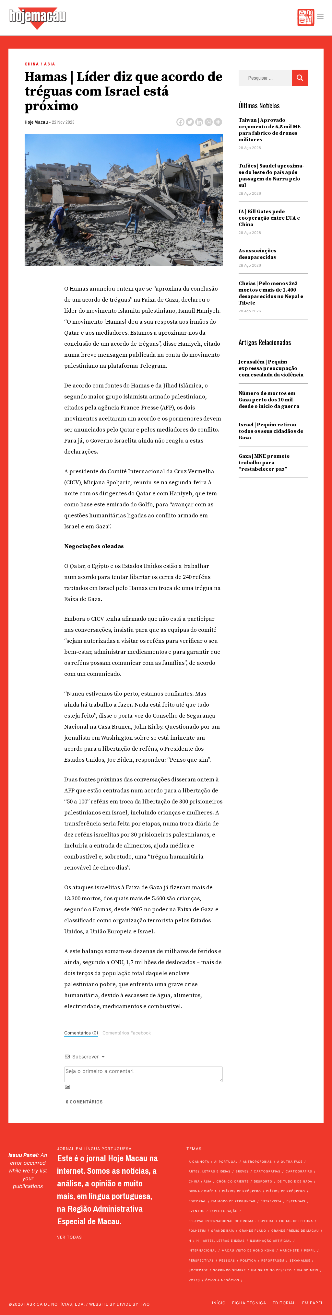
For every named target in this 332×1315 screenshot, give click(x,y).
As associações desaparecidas (257, 254)
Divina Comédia (203, 1191)
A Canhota (199, 1161)
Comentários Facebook (126, 1032)
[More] (218, 122)
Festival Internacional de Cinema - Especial (231, 1221)
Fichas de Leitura (296, 1221)
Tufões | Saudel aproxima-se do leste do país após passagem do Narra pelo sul (271, 176)
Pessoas (227, 1260)
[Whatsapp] (209, 122)
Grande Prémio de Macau (295, 1230)
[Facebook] (180, 122)
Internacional (203, 1250)
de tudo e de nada (295, 1181)
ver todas (69, 1237)
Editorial (197, 1201)
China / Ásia (40, 64)
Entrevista (271, 1201)
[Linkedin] (199, 122)
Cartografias (267, 1171)
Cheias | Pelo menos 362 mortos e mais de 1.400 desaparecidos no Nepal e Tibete (271, 293)
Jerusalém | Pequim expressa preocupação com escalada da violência (271, 368)
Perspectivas (201, 1260)
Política (248, 1260)
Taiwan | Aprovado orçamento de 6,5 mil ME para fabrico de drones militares (270, 130)
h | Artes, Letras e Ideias (220, 1240)
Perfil (309, 1250)
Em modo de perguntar (233, 1201)
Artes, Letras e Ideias (210, 1171)
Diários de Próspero (241, 1191)
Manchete (289, 1250)
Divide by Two (133, 1304)
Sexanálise (300, 1260)
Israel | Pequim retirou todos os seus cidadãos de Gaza (271, 431)
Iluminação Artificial (270, 1240)
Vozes (194, 1280)
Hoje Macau (36, 122)
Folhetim (197, 1230)
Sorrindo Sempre (229, 1270)
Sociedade (198, 1270)
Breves (242, 1171)
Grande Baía (222, 1230)
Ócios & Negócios (222, 1280)
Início (219, 1302)
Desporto (263, 1181)
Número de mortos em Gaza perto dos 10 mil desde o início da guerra (269, 399)
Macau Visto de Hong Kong (248, 1250)
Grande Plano (252, 1230)
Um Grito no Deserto (271, 1270)
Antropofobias (257, 1161)
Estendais (296, 1201)
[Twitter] (190, 122)
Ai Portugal (226, 1161)
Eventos (197, 1211)
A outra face (289, 1161)
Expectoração (224, 1211)
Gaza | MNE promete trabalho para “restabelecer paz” (264, 462)
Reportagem (272, 1260)
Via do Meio (307, 1270)
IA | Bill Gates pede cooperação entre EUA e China (269, 218)
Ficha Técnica (249, 1302)
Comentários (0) (81, 1032)
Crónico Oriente (233, 1181)
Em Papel (313, 1302)
